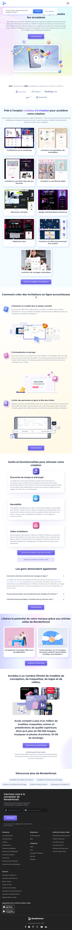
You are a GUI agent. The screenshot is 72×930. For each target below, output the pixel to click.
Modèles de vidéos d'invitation (21, 780)
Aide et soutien (6, 845)
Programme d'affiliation (9, 848)
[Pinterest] (33, 927)
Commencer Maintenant (36, 745)
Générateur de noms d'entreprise (11, 891)
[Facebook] (25, 927)
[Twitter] (37, 927)
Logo (31, 850)
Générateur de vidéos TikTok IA (11, 894)
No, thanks (49, 11)
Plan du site (5, 858)
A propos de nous (7, 835)
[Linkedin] (46, 927)
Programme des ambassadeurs (11, 864)
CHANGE (38, 11)
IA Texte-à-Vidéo (7, 884)
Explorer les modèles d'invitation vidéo (36, 559)
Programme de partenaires (10, 861)
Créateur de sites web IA (9, 887)
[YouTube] (42, 927)
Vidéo (31, 846)
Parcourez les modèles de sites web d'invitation (36, 552)
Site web (32, 856)
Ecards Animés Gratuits (38, 784)
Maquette (33, 859)
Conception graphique (36, 853)
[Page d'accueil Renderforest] (4, 3)
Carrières (4, 842)
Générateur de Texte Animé (60, 848)
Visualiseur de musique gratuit (61, 835)
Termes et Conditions (8, 854)
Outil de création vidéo (59, 851)
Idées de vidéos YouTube (9, 897)
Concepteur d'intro (58, 845)
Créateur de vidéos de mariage (14, 784)
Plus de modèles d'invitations (36, 282)
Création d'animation (59, 839)
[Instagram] (29, 927)
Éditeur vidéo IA (6, 881)
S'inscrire (10, 818)
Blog (31, 839)
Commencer (36, 36)
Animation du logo (58, 842)
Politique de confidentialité (10, 851)
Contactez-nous (7, 839)
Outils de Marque (35, 835)
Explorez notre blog (36, 663)
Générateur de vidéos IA (60, 784)
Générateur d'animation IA (9, 878)
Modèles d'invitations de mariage (49, 780)
